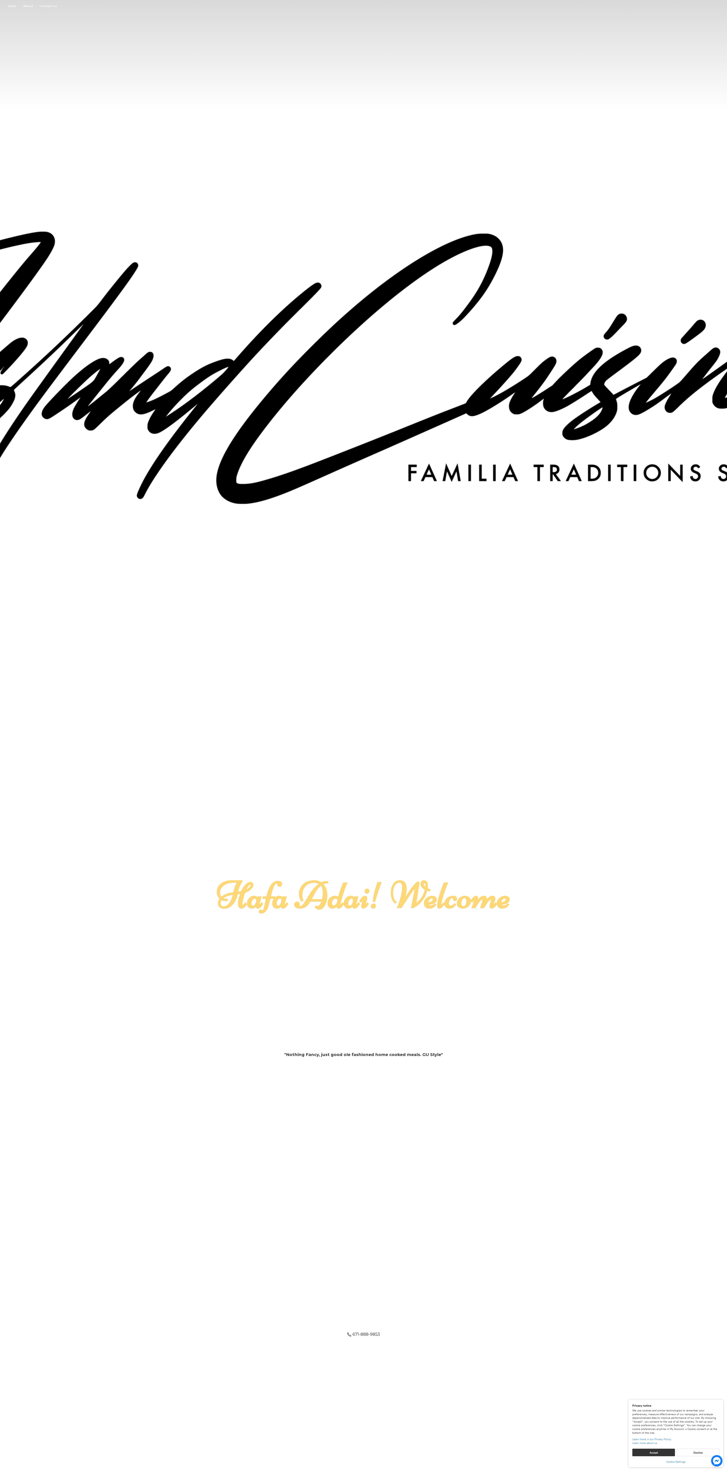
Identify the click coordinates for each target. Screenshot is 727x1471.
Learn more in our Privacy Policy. (652, 1439)
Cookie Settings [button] (676, 1461)
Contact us (48, 6)
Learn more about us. (645, 1443)
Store (12, 6)
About (28, 6)
